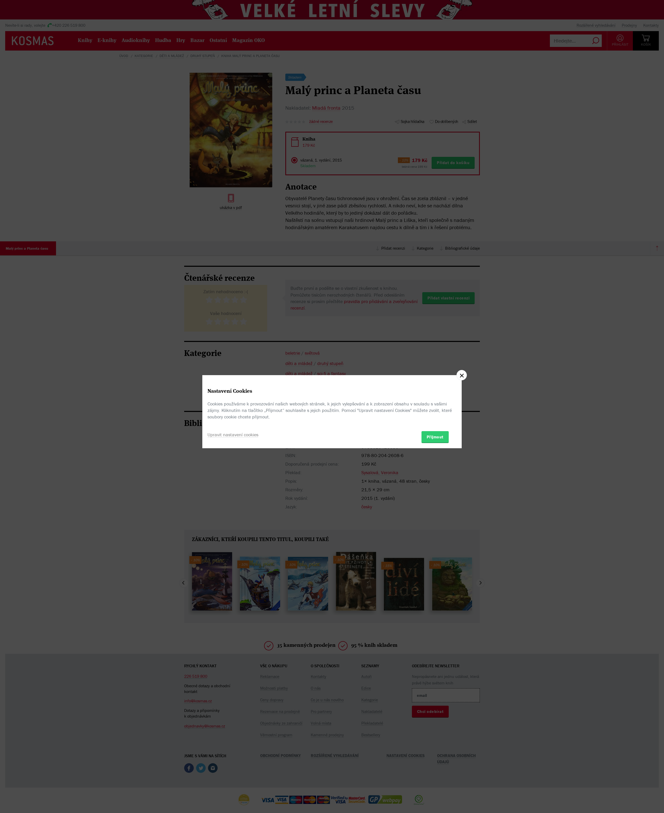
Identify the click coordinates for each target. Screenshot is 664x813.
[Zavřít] (462, 375)
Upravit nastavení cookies (233, 435)
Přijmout (435, 436)
